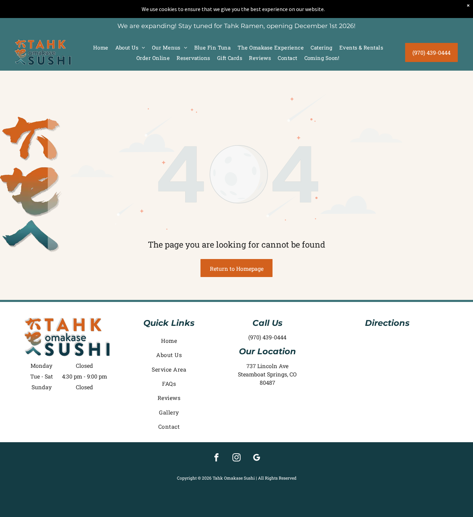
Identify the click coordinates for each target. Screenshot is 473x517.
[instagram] (236, 458)
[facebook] (216, 458)
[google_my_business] (256, 458)
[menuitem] (101, 47)
